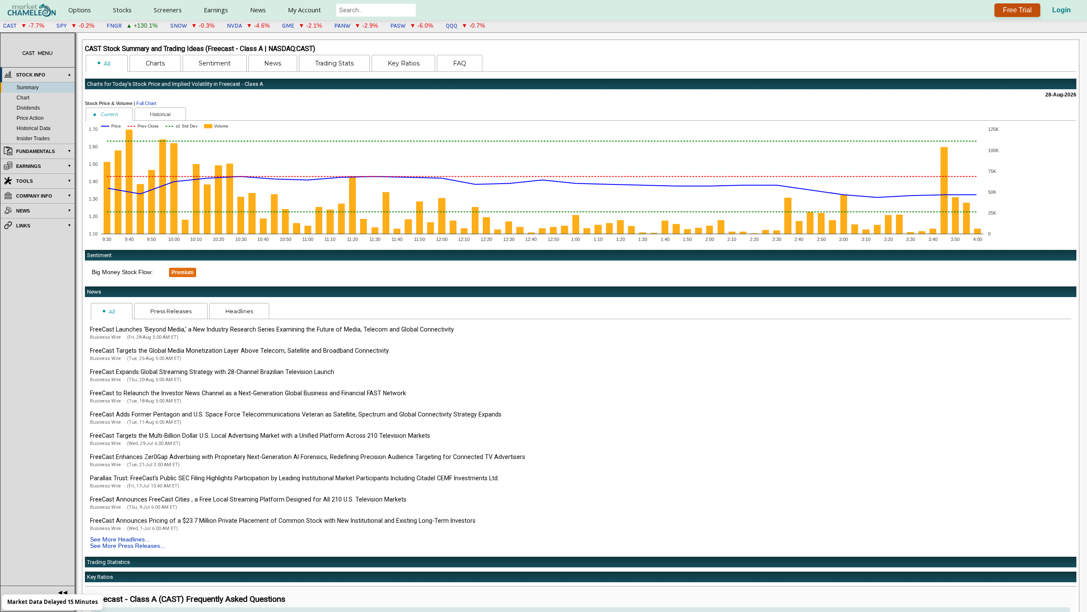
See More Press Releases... (127, 546)
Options (79, 10)
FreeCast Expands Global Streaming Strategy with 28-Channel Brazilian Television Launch (212, 371)
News (258, 10)
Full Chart (146, 103)
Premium (183, 272)
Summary (28, 87)
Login (1061, 10)
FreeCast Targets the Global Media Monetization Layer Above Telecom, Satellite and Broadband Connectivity (239, 350)
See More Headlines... (120, 539)
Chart (23, 97)
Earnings (216, 10)
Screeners (168, 10)
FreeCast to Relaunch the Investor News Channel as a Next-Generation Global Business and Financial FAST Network (248, 393)
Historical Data (34, 128)
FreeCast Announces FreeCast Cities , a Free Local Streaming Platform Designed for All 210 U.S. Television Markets (248, 499)
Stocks (122, 10)
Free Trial (1017, 10)
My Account (304, 10)
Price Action (30, 118)
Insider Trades (33, 138)
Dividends (28, 107)
